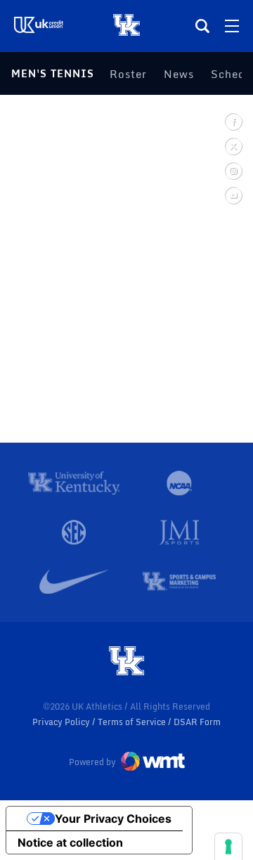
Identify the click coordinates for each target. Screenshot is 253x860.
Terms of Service (133, 722)
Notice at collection (70, 842)
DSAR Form (197, 722)
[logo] (126, 661)
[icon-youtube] (233, 195)
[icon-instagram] (233, 170)
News (179, 73)
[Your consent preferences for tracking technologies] (228, 846)
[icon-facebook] (233, 121)
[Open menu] (232, 26)
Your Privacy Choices (113, 819)
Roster (128, 73)
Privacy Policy (62, 722)
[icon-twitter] (233, 146)
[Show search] (202, 26)
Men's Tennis (52, 73)
